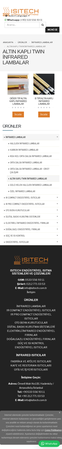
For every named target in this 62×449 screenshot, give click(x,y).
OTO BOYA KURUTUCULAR (17, 210)
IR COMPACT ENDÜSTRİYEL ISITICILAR (23, 197)
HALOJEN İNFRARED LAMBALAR (24, 143)
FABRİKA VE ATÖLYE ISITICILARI (31, 361)
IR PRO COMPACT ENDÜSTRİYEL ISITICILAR (25, 204)
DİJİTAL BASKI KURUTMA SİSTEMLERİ (23, 216)
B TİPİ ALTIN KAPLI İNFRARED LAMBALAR (44, 101)
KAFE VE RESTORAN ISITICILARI (31, 365)
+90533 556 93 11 (33, 391)
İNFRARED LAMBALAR (15, 137)
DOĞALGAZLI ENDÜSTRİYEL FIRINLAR (23, 229)
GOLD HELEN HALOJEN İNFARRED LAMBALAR (31, 185)
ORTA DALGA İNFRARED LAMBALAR (26, 162)
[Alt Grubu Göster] (57, 137)
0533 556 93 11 (34, 279)
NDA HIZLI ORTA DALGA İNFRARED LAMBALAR (31, 156)
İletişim (31, 292)
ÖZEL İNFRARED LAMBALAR (22, 191)
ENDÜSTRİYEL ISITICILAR (17, 242)
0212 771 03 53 (35, 284)
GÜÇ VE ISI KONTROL (15, 235)
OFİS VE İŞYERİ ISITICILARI (31, 369)
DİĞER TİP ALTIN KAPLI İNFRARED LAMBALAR (18, 101)
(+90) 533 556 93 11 (24, 20)
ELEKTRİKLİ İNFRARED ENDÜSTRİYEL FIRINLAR (27, 223)
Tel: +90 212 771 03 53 (31, 396)
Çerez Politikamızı (53, 430)
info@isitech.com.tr (35, 288)
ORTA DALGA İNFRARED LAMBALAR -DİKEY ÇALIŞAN (29, 170)
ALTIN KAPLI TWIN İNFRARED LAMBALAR (28, 178)
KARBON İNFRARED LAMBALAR (24, 149)
